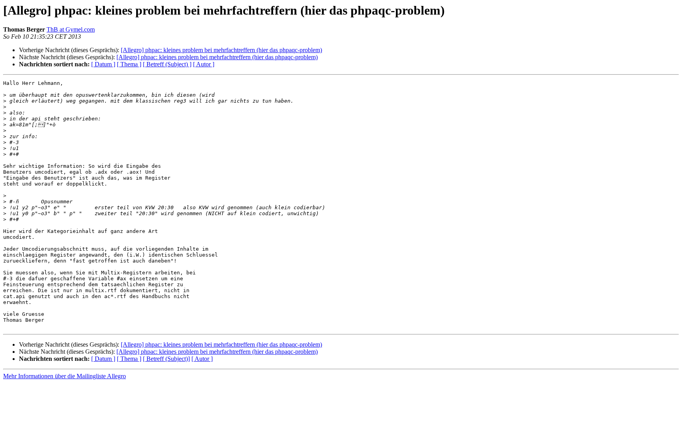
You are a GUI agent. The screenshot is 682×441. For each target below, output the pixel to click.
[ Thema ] (129, 64)
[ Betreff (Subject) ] (167, 64)
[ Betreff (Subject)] (166, 358)
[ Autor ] (203, 64)
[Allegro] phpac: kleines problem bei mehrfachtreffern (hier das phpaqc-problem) (221, 50)
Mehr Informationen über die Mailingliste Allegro (64, 376)
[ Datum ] (103, 64)
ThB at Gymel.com (71, 29)
